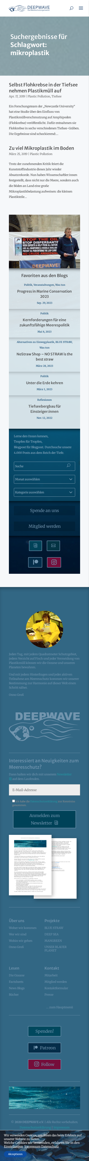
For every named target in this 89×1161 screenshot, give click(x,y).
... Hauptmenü (59, 1007)
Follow (47, 1064)
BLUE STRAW (63, 342)
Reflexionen (44, 399)
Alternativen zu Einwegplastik (35, 342)
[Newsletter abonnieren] (35, 546)
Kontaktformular (56, 988)
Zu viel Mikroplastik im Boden (41, 148)
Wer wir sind (17, 934)
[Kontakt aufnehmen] (53, 546)
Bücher (14, 994)
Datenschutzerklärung (44, 801)
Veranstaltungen (44, 284)
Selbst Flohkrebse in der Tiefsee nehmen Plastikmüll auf (43, 88)
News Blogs (17, 988)
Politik (28, 284)
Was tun (60, 284)
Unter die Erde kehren (44, 383)
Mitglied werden (45, 526)
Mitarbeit (51, 975)
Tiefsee (56, 96)
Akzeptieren (15, 1154)
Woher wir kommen (22, 928)
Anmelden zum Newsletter (44, 819)
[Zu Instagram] (54, 562)
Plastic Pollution (39, 96)
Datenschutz (50, 1146)
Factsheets (16, 982)
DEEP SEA (51, 934)
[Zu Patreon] (35, 562)
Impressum (61, 1127)
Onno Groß (16, 947)
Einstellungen (13, 1146)
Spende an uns (44, 510)
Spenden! (44, 1031)
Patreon (48, 1047)
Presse (48, 994)
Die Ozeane (16, 975)
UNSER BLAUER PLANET (55, 948)
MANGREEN (53, 941)
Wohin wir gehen (20, 941)
